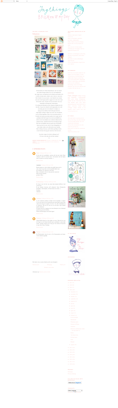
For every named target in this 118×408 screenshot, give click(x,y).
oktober (73, 296)
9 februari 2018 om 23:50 (47, 198)
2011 (71, 361)
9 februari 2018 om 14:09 (50, 182)
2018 (71, 289)
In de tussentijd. (74, 317)
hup (76, 111)
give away (75, 99)
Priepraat (38, 218)
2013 (71, 357)
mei (72, 308)
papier (69, 106)
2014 (71, 354)
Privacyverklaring (72, 373)
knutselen (74, 106)
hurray (74, 111)
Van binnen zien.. (75, 335)
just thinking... (72, 97)
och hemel (71, 102)
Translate (79, 392)
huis (80, 101)
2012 (71, 359)
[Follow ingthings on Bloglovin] (75, 383)
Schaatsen (36, 34)
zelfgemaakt (82, 97)
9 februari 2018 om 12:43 (45, 153)
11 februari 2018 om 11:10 (47, 232)
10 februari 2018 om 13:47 (48, 218)
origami (78, 109)
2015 (71, 352)
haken (84, 102)
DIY (69, 99)
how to (83, 104)
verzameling (36, 143)
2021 (71, 282)
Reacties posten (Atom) (45, 272)
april (72, 310)
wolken (74, 109)
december (73, 292)
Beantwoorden (39, 160)
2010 (71, 364)
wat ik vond (75, 101)
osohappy (70, 107)
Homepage (49, 264)
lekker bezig (81, 96)
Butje (37, 153)
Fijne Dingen (72, 95)
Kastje (72, 332)
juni (72, 306)
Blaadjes (72, 342)
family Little (81, 106)
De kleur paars (74, 337)
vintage (75, 107)
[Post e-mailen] (62, 140)
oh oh (83, 101)
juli (72, 303)
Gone (72, 339)
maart (72, 313)
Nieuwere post (36, 264)
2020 (71, 285)
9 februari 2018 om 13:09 (47, 165)
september (73, 299)
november (73, 294)
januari (72, 344)
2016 (71, 350)
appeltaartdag (71, 104)
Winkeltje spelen (74, 322)
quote (77, 102)
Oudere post (62, 264)
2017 (71, 347)
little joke (83, 109)
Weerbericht (73, 319)
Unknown (38, 198)
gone (80, 102)
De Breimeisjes (40, 182)
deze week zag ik (78, 104)
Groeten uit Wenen (75, 324)
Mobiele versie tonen (49, 267)
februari (73, 315)
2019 (71, 287)
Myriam (38, 232)
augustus (73, 301)
